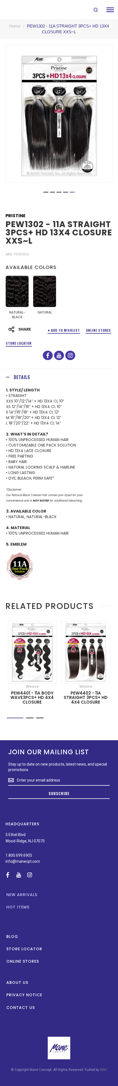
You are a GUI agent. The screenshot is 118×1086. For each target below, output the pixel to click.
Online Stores (98, 330)
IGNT (103, 1070)
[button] (46, 192)
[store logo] (17, 9)
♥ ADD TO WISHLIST (64, 330)
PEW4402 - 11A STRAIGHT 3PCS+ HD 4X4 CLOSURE (86, 697)
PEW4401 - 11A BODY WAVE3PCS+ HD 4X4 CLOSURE (32, 697)
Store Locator (19, 343)
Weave (32, 686)
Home (14, 26)
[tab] (59, 377)
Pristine (15, 216)
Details (22, 377)
